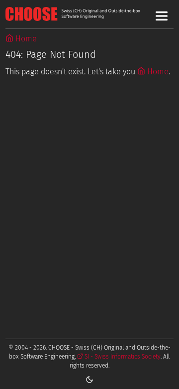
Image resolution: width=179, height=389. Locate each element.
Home (25, 38)
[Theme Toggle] (89, 379)
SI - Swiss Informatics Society (122, 356)
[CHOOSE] (89, 14)
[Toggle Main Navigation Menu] (162, 16)
